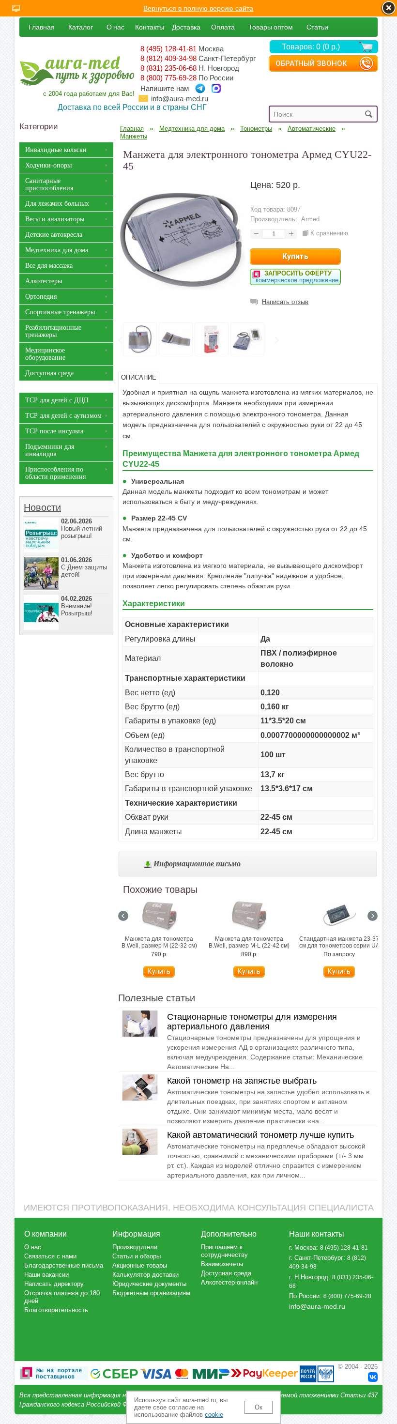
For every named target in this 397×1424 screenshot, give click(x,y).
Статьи (317, 27)
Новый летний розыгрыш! (81, 528)
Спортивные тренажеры (60, 312)
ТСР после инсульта (54, 431)
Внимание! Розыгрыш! (76, 606)
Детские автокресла (53, 234)
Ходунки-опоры (48, 165)
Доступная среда (49, 373)
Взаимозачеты (222, 1264)
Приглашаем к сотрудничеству (224, 1250)
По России (304, 1296)
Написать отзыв (285, 302)
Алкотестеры (43, 281)
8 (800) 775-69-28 (168, 78)
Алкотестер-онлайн (229, 1282)
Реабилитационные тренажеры (53, 331)
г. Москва (302, 1247)
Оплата (223, 27)
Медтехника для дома (56, 250)
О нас (115, 27)
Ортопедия (41, 296)
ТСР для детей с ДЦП (57, 400)
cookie (214, 1414)
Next (276, 340)
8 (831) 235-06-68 (168, 68)
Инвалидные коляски (56, 149)
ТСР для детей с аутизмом (63, 415)
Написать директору (54, 1283)
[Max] (216, 88)
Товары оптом (270, 27)
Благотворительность (56, 1310)
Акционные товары (139, 1265)
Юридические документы (149, 1283)
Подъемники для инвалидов (49, 450)
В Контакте (373, 1377)
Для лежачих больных (57, 203)
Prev (120, 340)
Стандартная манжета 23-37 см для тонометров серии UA (339, 942)
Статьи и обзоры (136, 1256)
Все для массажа (49, 265)
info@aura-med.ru (179, 98)
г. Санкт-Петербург (316, 1257)
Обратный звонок (311, 63)
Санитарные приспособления (49, 184)
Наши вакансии (46, 1274)
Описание (138, 377)
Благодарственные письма (63, 1265)
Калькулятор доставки (145, 1274)
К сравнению (329, 233)
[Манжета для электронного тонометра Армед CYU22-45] (181, 300)
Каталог (80, 27)
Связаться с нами (50, 1256)
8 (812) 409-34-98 (168, 58)
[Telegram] (200, 88)
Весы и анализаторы (54, 219)
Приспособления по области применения (55, 473)
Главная (42, 27)
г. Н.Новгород (308, 1277)
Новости (42, 507)
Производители (134, 1247)
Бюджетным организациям (151, 1293)
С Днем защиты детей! (84, 567)
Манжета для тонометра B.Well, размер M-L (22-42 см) (249, 942)
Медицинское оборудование (45, 354)
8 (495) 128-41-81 (168, 49)
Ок (258, 1407)
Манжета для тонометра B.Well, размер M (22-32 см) (159, 942)
